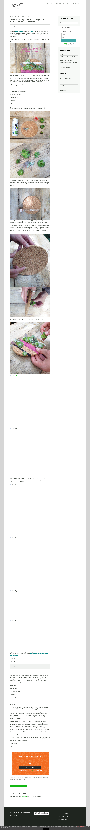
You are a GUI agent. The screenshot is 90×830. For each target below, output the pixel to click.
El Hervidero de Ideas (23, 26)
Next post (23, 786)
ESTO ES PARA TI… (66, 3)
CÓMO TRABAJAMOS (57, 3)
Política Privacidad (63, 819)
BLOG (72, 3)
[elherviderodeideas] (17, 5)
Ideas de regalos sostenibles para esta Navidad (68, 57)
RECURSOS (15, 16)
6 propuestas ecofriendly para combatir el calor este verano (68, 63)
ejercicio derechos (63, 813)
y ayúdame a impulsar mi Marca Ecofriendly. (68, 44)
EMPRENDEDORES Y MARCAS (65, 78)
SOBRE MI (77, 3)
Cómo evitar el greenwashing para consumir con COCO (68, 53)
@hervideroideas (43, 653)
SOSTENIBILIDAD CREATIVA (23, 16)
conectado (24, 796)
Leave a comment (46, 26)
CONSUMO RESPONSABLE (65, 76)
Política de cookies (63, 816)
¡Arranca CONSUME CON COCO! (66, 60)
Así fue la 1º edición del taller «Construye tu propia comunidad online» (68, 67)
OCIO (11, 16)
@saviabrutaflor (14, 655)
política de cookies (80, 826)
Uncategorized (63, 90)
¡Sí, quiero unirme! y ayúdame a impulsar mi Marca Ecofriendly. (31, 771)
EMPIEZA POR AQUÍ (48, 3)
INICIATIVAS (62, 80)
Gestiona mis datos (30, 770)
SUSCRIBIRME (30, 767)
